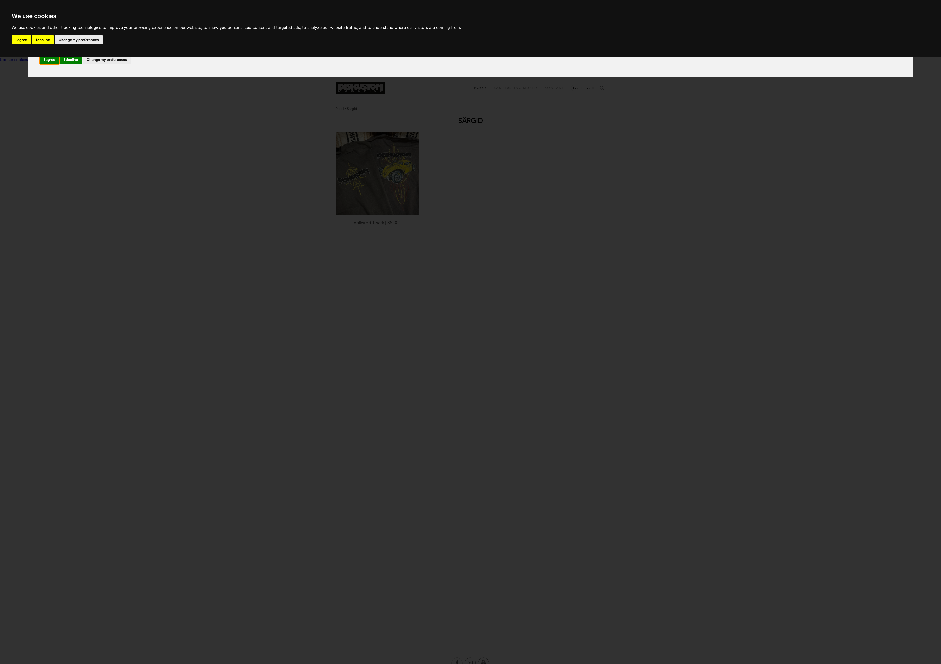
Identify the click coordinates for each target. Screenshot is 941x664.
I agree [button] (49, 59)
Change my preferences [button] (107, 59)
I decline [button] (71, 59)
